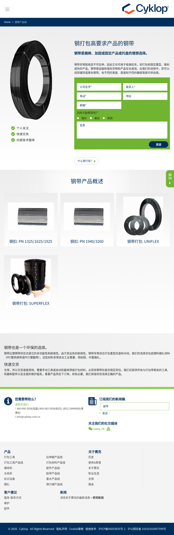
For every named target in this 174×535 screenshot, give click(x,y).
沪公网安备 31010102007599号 (147, 529)
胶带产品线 (53, 473)
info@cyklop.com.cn (28, 416)
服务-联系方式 (12, 497)
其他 (110, 118)
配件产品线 (53, 468)
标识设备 (9, 478)
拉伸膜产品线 (54, 457)
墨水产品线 (53, 478)
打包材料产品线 (55, 462)
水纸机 (8, 473)
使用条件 (90, 529)
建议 (97, 118)
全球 (91, 478)
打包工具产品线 (13, 462)
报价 (84, 118)
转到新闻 (98, 497)
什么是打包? (85, 161)
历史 (91, 457)
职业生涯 (93, 473)
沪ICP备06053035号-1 (112, 529)
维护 (7, 503)
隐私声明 (61, 529)
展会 (91, 484)
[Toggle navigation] (7, 9)
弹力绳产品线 (54, 484)
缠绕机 (8, 468)
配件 (7, 508)
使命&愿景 (94, 462)
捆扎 (7, 484)
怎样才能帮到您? (87, 112)
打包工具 (9, 457)
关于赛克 (93, 468)
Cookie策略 (76, 529)
